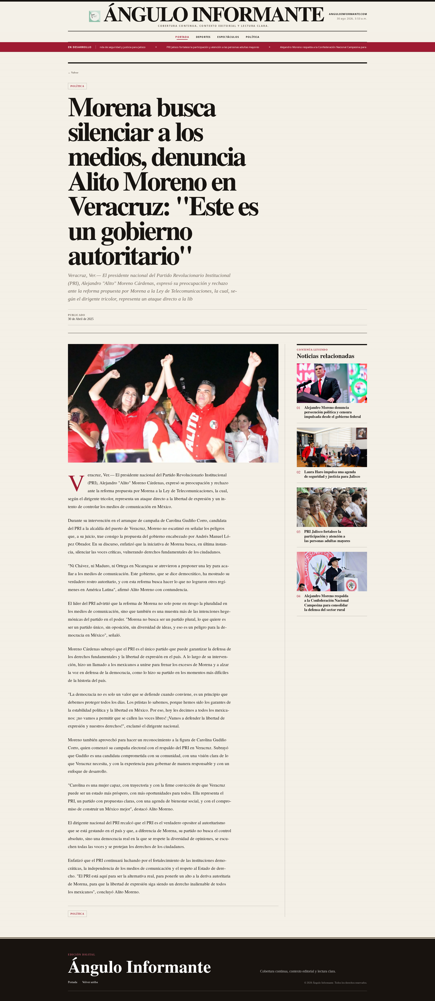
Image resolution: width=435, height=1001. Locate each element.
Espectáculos (228, 37)
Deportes (203, 37)
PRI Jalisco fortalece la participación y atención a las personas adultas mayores (171, 47)
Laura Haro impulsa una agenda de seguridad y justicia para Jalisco (332, 474)
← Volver (73, 72)
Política (253, 37)
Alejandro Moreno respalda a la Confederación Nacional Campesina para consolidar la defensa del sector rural (303, 47)
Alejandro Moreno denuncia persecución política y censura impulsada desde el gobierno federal (332, 412)
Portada (182, 37)
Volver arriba (90, 982)
